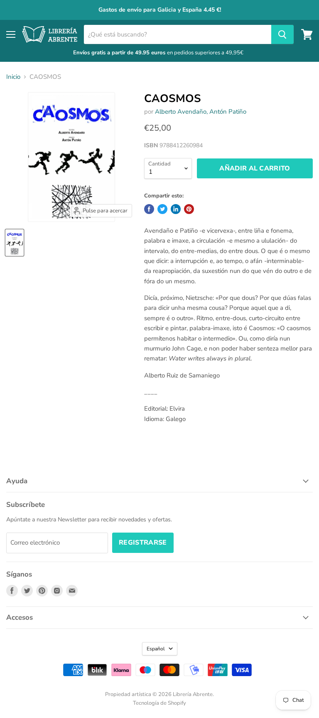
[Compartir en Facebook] (149, 209)
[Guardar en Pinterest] (189, 209)
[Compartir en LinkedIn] (176, 209)
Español (156, 648)
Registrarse (143, 542)
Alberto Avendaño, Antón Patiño (200, 111)
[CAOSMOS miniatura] (14, 242)
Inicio (13, 76)
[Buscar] (282, 34)
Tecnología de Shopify (159, 703)
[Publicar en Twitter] (162, 209)
